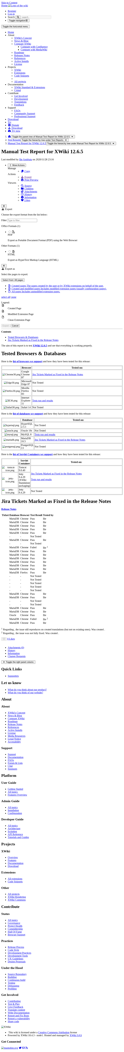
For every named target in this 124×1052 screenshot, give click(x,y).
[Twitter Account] (20, 1048)
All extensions (15, 878)
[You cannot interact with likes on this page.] (4, 639)
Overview (13, 857)
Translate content (16, 1009)
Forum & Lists (15, 763)
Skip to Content (9, 2)
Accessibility (14, 741)
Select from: (13, 280)
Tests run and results (42, 400)
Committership (15, 928)
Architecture (14, 828)
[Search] (18, 17)
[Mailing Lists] (23, 1048)
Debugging (13, 985)
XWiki (17, 70)
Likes (27, 200)
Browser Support (16, 934)
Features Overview (17, 794)
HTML (11, 254)
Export (27, 177)
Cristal (17, 90)
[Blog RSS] (26, 1048)
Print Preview (31, 180)
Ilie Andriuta (25, 159)
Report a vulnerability (19, 1018)
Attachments (30, 191)
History (28, 194)
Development (21, 99)
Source (28, 185)
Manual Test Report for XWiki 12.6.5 (27, 143)
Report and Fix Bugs (18, 1015)
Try (9, 122)
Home (11, 32)
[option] (65, 236)
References (20, 58)
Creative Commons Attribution (53, 1032)
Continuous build (16, 980)
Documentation (15, 757)
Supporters (13, 676)
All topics (13, 792)
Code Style (13, 950)
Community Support (24, 113)
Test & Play (14, 1004)
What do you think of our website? (25, 692)
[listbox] (62, 243)
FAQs (17, 110)
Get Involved (21, 96)
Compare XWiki (22, 43)
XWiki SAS (76, 1035)
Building (12, 977)
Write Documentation (19, 1012)
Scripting (12, 831)
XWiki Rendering (17, 897)
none (13, 297)
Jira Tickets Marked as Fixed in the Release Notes (33, 340)
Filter (4, 220)
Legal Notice (14, 738)
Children (28, 188)
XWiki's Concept (23, 38)
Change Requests (17, 656)
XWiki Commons (17, 899)
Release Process (16, 947)
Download (13, 119)
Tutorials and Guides (18, 837)
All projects (20, 81)
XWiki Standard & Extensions (29, 87)
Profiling (12, 988)
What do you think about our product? (27, 689)
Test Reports (14, 140)
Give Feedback (15, 1007)
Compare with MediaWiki (34, 49)
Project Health (15, 926)
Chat (10, 766)
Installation (13, 810)
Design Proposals (17, 961)
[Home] (9, 136)
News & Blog (21, 41)
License (18, 64)
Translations (20, 101)
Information (30, 197)
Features (12, 860)
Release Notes (15, 724)
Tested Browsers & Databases (23, 337)
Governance (14, 923)
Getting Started (15, 789)
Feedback (19, 104)
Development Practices (19, 953)
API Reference (15, 834)
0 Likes (11, 638)
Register (12, 11)
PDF (10, 234)
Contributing (14, 1001)
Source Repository (17, 974)
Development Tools (18, 955)
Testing (11, 983)
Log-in (11, 14)
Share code (13, 1021)
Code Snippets (21, 75)
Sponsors (12, 768)
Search (11, 17)
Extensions (19, 72)
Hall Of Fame (15, 931)
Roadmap (19, 52)
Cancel (15, 326)
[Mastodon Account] (9, 1048)
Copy (27, 171)
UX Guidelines (15, 958)
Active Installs (21, 61)
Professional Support (24, 116)
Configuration (15, 813)
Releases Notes (22, 55)
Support (12, 754)
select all (5, 297)
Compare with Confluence (34, 46)
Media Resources (16, 736)
